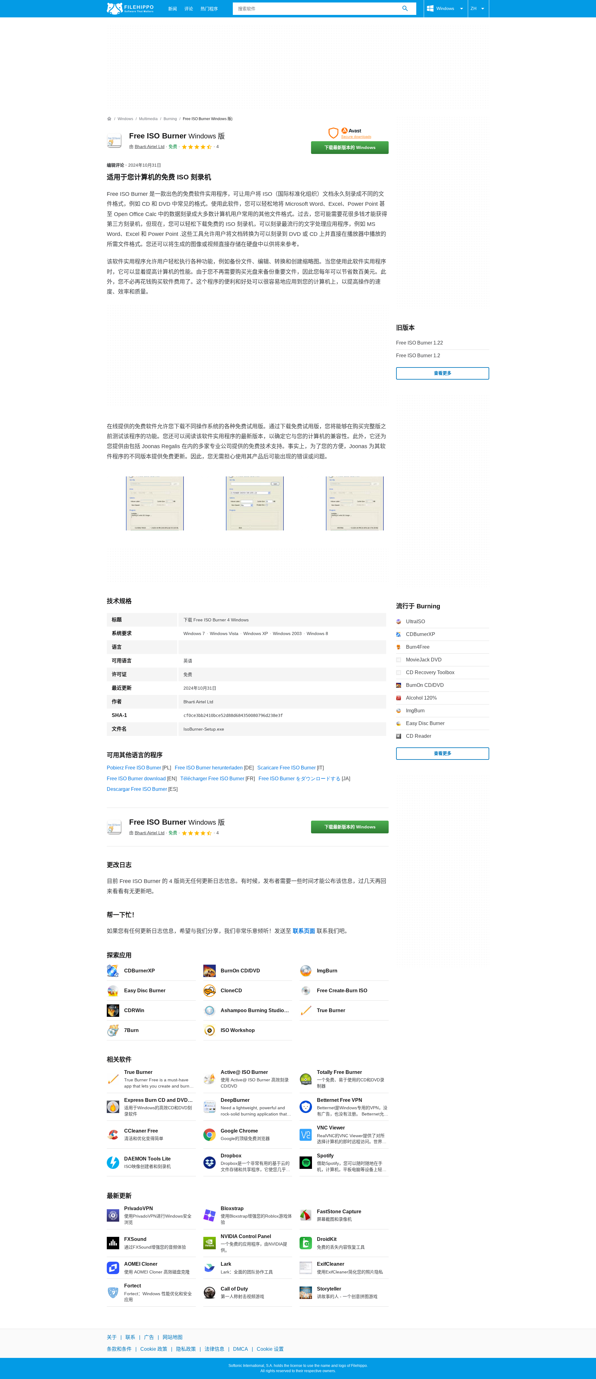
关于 (112, 1337)
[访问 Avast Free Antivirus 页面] (350, 133)
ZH (473, 8)
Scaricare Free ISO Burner (286, 767)
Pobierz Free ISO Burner (134, 767)
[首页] (109, 119)
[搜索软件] (405, 8)
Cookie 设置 (270, 1349)
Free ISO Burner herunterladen (209, 767)
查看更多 (442, 373)
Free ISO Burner (177, 136)
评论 (188, 8)
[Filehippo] (130, 8)
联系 (130, 1337)
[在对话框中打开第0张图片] (155, 503)
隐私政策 (186, 1349)
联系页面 (304, 931)
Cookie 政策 (153, 1349)
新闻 (172, 8)
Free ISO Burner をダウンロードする (300, 778)
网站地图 (173, 1337)
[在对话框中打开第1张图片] (255, 503)
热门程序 (209, 8)
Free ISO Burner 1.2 (418, 355)
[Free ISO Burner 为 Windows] (114, 140)
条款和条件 (119, 1349)
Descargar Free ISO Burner (137, 789)
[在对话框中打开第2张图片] (355, 503)
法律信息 (214, 1349)
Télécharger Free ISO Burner (212, 778)
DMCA (240, 1349)
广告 (149, 1337)
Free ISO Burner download (136, 778)
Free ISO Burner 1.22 (419, 342)
